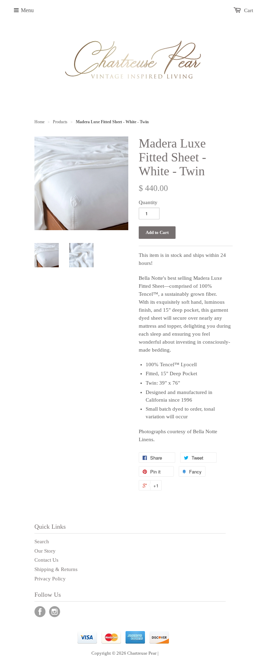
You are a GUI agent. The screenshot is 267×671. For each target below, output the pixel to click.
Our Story (45, 551)
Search (41, 541)
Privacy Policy (50, 578)
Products (60, 121)
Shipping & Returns (56, 569)
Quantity (148, 202)
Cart (248, 10)
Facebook (40, 611)
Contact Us (46, 560)
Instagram (54, 611)
